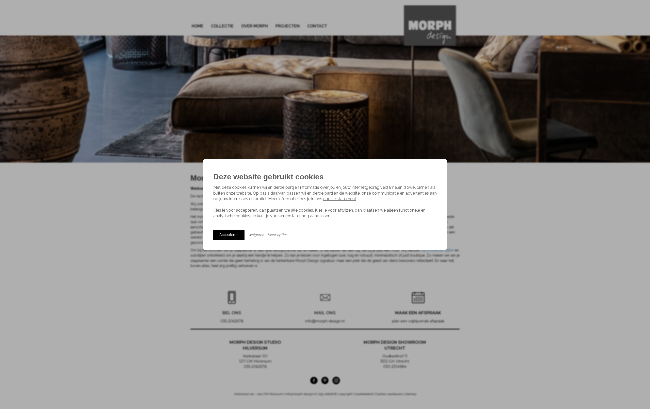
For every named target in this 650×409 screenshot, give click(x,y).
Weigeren (256, 235)
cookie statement (339, 198)
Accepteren (228, 235)
